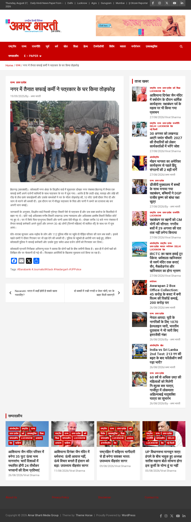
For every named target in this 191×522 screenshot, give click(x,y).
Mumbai (120, 3)
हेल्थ (86, 46)
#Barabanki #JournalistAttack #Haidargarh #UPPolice (49, 269)
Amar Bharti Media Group (43, 515)
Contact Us (152, 497)
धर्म (56, 46)
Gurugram (106, 3)
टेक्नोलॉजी (98, 46)
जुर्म (47, 46)
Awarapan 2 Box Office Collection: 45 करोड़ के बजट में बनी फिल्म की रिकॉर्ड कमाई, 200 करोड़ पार (165, 294)
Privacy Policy (60, 497)
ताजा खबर (142, 81)
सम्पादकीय (13, 56)
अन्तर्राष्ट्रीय (106, 443)
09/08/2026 (107, 466)
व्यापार (123, 46)
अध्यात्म (39, 438)
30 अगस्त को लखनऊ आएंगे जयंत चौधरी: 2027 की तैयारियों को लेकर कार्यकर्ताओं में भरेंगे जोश (166, 139)
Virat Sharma (173, 117)
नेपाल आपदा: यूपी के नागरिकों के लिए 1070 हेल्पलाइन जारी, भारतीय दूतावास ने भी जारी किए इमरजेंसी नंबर (164, 326)
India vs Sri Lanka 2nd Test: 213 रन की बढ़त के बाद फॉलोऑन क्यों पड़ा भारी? (166, 356)
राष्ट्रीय (12, 46)
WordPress (128, 515)
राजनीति (36, 46)
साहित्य (18, 443)
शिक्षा (75, 46)
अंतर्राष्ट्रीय (154, 157)
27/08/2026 (157, 117)
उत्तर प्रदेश (21, 82)
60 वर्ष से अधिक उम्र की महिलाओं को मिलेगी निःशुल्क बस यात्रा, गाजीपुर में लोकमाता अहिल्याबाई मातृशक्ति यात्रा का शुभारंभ (165, 388)
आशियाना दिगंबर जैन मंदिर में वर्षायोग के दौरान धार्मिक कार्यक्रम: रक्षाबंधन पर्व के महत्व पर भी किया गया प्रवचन (166, 103)
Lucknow (82, 3)
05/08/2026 (152, 470)
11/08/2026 (61, 470)
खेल (66, 46)
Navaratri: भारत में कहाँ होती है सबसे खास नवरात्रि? (36, 293)
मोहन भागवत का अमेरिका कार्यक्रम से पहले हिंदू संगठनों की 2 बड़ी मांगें (165, 165)
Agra (94, 3)
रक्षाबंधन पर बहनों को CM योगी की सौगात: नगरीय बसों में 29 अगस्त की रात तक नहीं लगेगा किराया (166, 226)
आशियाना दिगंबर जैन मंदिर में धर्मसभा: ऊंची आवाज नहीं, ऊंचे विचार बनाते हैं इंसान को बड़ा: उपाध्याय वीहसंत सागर (72, 459)
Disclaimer (104, 497)
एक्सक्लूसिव (151, 46)
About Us (11, 497)
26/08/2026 (157, 307)
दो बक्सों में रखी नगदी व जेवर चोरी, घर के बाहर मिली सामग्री (94, 293)
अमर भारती (170, 174)
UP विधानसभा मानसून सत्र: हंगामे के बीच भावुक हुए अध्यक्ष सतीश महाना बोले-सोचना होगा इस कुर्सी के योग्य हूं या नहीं (163, 459)
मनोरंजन (135, 46)
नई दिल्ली (153, 129)
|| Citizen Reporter (138, 3)
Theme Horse (84, 515)
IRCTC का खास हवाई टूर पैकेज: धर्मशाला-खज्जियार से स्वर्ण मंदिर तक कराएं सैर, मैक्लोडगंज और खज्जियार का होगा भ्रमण (166, 262)
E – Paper (31, 56)
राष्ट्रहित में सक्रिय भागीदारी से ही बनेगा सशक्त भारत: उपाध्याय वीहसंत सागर (117, 456)
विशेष (111, 46)
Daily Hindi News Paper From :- (46, 3)
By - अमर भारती (33, 96)
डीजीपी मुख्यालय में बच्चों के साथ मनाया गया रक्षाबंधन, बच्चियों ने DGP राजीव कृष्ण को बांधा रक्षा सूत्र (165, 193)
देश (163, 91)
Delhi (70, 3)
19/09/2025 (17, 96)
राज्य (24, 46)
